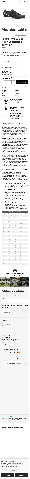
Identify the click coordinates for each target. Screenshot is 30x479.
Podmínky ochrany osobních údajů (10, 339)
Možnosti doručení (6, 67)
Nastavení (14, 470)
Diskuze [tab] (18, 123)
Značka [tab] (23, 123)
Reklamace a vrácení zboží (8, 341)
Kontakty (4, 344)
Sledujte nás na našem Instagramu (15, 274)
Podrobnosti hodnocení (20, 35)
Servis (3, 342)
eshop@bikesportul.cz (9, 323)
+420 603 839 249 (8, 324)
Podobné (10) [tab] (11, 123)
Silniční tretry (18, 90)
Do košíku (23, 82)
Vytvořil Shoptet (16, 416)
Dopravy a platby (6, 335)
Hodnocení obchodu (15, 358)
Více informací (17, 466)
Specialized (9, 74)
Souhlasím (21, 475)
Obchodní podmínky (6, 337)
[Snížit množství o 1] (6, 82)
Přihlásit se (7, 312)
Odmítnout (7, 475)
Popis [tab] (4, 123)
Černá (16, 95)
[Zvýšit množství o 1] (13, 82)
